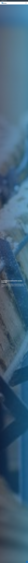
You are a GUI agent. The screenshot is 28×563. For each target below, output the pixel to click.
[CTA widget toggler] (27, 562)
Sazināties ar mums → (4, 0)
